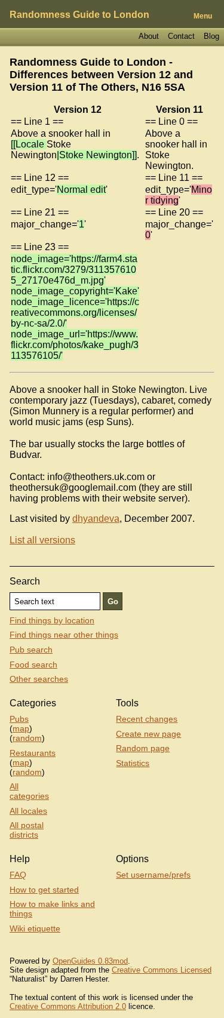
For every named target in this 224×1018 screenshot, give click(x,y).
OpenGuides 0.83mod (90, 961)
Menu (203, 16)
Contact (181, 36)
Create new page (148, 734)
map (21, 728)
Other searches (39, 679)
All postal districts (27, 829)
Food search (33, 664)
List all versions (42, 540)
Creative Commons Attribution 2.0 (68, 1006)
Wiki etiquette (35, 928)
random (27, 738)
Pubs (19, 719)
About (149, 36)
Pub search (31, 649)
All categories (29, 791)
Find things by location (52, 620)
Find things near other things (64, 634)
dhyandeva (95, 518)
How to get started (44, 889)
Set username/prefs (153, 874)
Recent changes (146, 719)
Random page (143, 748)
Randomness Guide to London (79, 15)
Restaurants (33, 753)
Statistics (132, 763)
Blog (211, 36)
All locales (28, 811)
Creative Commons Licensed (161, 969)
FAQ (18, 874)
